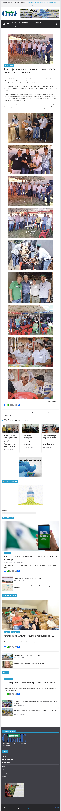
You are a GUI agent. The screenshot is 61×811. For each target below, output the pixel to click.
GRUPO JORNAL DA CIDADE (18, 26)
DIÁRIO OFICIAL (6, 763)
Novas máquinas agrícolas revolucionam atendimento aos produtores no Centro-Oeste (35, 711)
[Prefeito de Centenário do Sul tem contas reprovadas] (7, 656)
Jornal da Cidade (15, 632)
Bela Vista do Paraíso (9, 65)
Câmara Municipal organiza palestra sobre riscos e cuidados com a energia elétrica (49, 440)
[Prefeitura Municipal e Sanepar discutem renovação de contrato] (30, 425)
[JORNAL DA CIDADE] (14, 735)
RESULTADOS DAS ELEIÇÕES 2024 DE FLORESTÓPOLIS (28, 578)
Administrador (19, 76)
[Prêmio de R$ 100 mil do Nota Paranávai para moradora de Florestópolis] (30, 536)
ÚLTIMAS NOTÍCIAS (11, 481)
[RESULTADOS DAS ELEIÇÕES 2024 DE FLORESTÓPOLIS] (7, 579)
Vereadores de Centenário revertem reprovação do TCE (29, 635)
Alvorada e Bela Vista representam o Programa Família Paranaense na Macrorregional (10, 441)
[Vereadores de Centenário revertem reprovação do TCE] (30, 615)
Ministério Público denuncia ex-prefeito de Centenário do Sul (30, 663)
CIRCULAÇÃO (37, 22)
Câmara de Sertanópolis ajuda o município (44, 413)
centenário (6, 632)
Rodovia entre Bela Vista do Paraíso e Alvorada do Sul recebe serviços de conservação (33, 586)
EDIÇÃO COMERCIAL (24, 22)
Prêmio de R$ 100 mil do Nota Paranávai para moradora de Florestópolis (30, 558)
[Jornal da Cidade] (4, 24)
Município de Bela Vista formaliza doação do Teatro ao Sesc (16, 414)
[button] (30, 22)
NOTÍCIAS (13, 22)
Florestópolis (7, 553)
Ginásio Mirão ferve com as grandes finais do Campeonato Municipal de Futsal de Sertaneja (41, 3)
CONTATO (30, 26)
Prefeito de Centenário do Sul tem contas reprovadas (28, 655)
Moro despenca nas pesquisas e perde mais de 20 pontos (30, 682)
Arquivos (4, 510)
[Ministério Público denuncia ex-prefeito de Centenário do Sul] (7, 664)
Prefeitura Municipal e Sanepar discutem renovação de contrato (30, 440)
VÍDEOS (4, 766)
